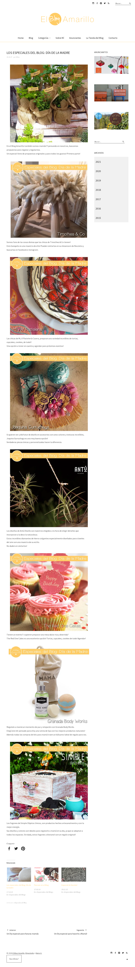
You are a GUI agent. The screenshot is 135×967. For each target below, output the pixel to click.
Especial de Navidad (69, 885)
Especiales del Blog (21, 903)
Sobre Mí (60, 37)
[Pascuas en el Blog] (46, 875)
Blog (31, 37)
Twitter (105, 3)
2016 (98, 208)
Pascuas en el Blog (41, 885)
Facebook (97, 3)
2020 (98, 171)
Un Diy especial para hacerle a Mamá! (70, 932)
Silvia (18, 57)
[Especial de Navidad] (73, 875)
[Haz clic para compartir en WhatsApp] (30, 848)
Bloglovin (108, 3)
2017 (98, 199)
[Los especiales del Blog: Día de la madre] (19, 875)
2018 (98, 189)
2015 (98, 217)
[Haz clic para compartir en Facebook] (9, 848)
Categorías (43, 37)
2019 (98, 180)
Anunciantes (75, 37)
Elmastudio (29, 953)
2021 (98, 161)
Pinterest (101, 3)
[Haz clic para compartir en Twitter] (16, 848)
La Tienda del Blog (94, 37)
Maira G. (39, 953)
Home (21, 37)
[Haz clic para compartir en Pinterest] (23, 848)
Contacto (113, 37)
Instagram (93, 3)
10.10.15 (9, 57)
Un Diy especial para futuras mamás (23, 932)
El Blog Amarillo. (19, 953)
